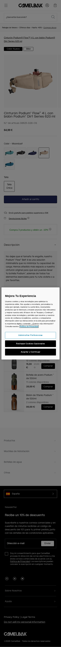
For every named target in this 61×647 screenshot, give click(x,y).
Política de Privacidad (29, 326)
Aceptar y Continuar (30, 352)
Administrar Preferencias (30, 335)
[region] (30, 323)
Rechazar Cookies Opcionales (30, 343)
